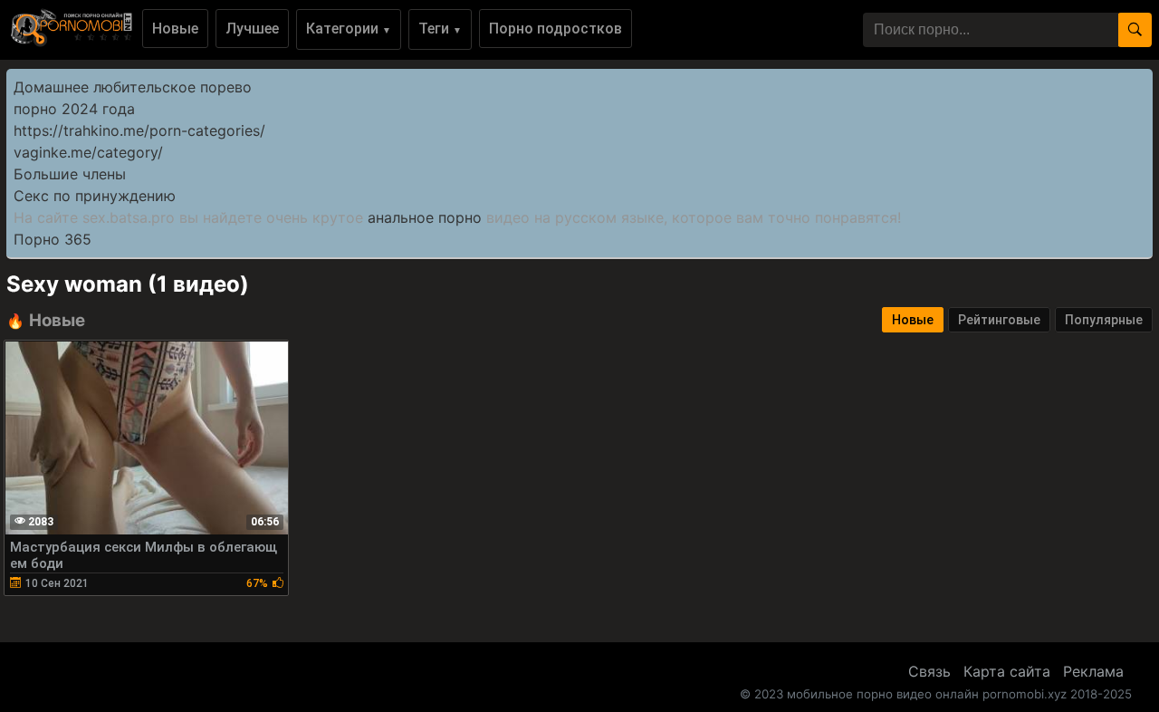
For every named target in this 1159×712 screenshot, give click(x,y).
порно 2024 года (74, 109)
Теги (440, 28)
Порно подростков (555, 28)
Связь (929, 671)
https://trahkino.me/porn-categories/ (139, 130)
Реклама (1093, 671)
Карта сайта (1006, 671)
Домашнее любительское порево (133, 87)
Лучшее (252, 28)
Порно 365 (52, 239)
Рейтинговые (999, 320)
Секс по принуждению (95, 196)
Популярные (1104, 320)
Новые (175, 28)
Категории (348, 28)
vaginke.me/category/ (88, 152)
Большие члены (70, 174)
